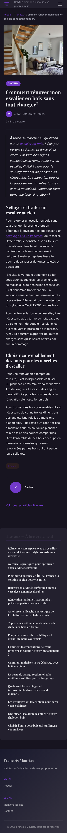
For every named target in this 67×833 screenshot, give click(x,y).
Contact (8, 810)
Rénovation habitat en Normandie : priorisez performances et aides (29, 601)
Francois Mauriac (19, 760)
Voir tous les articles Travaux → (26, 505)
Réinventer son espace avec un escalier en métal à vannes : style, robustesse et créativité (32, 552)
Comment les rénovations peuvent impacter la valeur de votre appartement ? (33, 650)
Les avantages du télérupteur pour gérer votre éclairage (33, 703)
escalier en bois (31, 144)
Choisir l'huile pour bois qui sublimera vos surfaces (32, 727)
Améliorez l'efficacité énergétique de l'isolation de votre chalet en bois (31, 613)
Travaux (19, 14)
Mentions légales (13, 804)
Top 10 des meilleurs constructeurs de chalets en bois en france (32, 625)
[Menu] (59, 4)
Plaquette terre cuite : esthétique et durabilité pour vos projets (30, 637)
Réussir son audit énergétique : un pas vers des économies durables (32, 589)
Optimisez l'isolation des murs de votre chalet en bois (32, 715)
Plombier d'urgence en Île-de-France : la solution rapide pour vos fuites (33, 577)
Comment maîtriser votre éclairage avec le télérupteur (33, 664)
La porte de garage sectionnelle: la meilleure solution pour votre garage (31, 676)
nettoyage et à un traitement (24, 236)
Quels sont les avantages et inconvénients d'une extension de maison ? (28, 690)
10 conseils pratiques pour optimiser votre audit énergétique (31, 565)
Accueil (8, 14)
